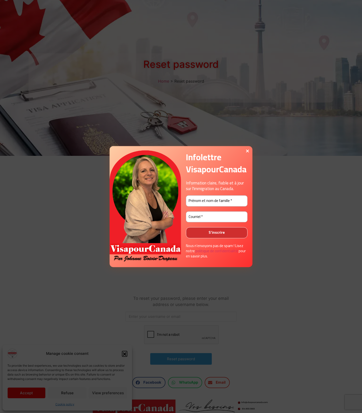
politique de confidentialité (217, 250)
